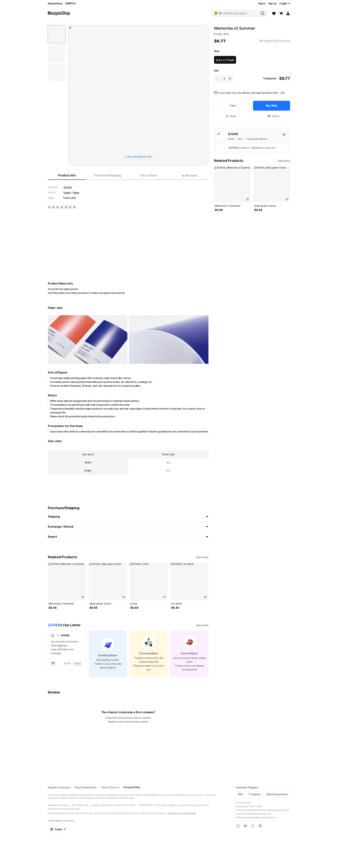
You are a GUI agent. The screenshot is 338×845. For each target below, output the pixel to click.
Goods (66, 192)
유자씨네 (67, 187)
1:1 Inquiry (255, 794)
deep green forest (100, 603)
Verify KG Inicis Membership (182, 813)
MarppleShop (55, 3)
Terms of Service (110, 787)
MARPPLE (70, 3)
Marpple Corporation (59, 787)
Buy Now (271, 105)
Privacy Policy (132, 787)
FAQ (240, 794)
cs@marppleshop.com (278, 810)
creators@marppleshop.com (262, 817)
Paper (76, 192)
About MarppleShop (85, 787)
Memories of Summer (61, 603)
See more (202, 557)
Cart (233, 105)
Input (77, 663)
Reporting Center (277, 794)
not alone (176, 603)
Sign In (261, 3)
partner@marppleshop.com (257, 814)
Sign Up (272, 3)
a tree (133, 603)
